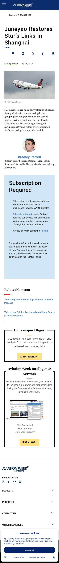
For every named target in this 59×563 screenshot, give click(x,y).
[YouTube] (14, 482)
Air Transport (23, 15)
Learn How (28, 442)
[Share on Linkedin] (23, 54)
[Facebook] (9, 482)
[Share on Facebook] (43, 54)
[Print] (53, 54)
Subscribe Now (28, 356)
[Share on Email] (13, 54)
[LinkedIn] (20, 482)
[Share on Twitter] (33, 54)
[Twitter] (3, 482)
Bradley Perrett (11, 64)
